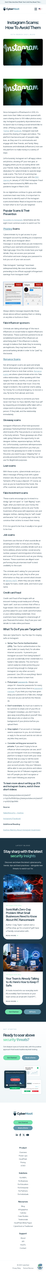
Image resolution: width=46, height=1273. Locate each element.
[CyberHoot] (11, 9)
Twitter (6, 131)
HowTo (23, 1245)
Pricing (23, 1162)
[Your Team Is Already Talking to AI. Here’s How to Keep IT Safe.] (23, 959)
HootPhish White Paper (23, 1223)
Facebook (17, 131)
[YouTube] (27, 1135)
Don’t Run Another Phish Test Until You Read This (22, 2)
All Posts (32, 1012)
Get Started (13, 1012)
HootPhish (23, 1159)
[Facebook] (20, 1135)
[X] (23, 1135)
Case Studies (23, 1216)
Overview (23, 1152)
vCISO (23, 1165)
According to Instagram (13, 220)
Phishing (7, 228)
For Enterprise (23, 1188)
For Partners (23, 1191)
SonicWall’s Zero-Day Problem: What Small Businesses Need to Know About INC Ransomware (21, 915)
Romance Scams (12, 359)
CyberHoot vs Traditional (23, 1226)
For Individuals (23, 1194)
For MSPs (23, 1177)
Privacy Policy (17, 1268)
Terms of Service (28, 1268)
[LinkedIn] (17, 1135)
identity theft (11, 580)
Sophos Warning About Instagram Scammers (21, 830)
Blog (33, 34)
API (23, 1241)
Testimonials (23, 1219)
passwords (23, 682)
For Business (23, 1181)
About (23, 1238)
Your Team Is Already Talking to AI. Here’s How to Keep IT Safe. (22, 982)
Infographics (23, 1209)
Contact (23, 1248)
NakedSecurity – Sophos (13, 813)
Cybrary (23, 1213)
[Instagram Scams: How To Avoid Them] (23, 65)
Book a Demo (30, 1058)
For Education (23, 1184)
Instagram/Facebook (12, 818)
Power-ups (23, 1156)
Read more (11, 935)
